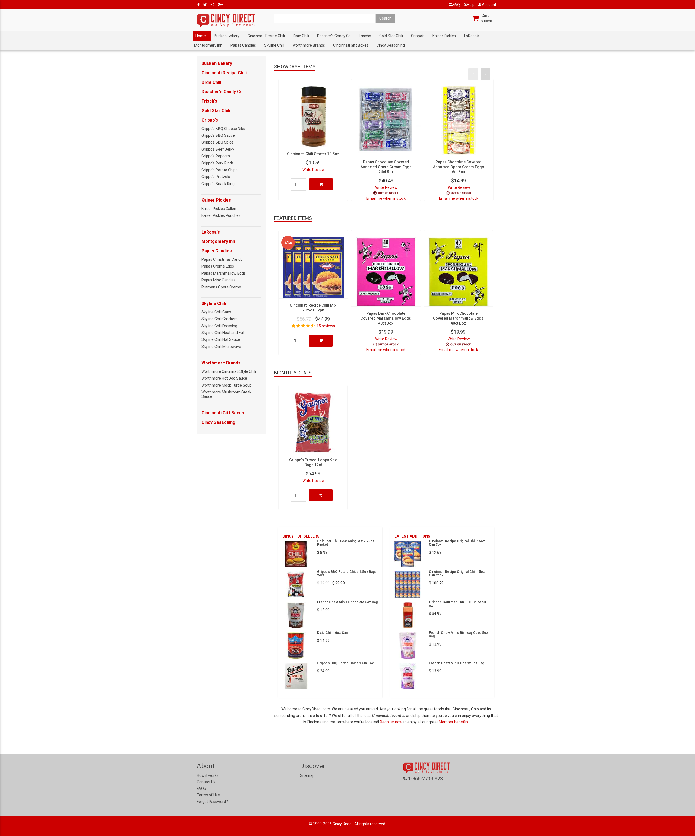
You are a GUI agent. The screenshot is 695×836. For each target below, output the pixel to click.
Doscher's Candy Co (334, 36)
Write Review (313, 169)
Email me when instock (386, 198)
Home (200, 36)
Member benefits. (454, 722)
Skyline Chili (274, 45)
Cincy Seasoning (391, 45)
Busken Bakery (226, 36)
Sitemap (307, 775)
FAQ (456, 4)
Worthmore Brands (308, 45)
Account (488, 4)
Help (471, 4)
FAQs (201, 788)
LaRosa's (471, 36)
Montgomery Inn (208, 45)
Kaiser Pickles (444, 36)
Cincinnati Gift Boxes (350, 45)
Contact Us (206, 782)
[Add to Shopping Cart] (321, 184)
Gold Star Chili (391, 36)
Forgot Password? (212, 801)
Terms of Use (208, 795)
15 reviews (326, 326)
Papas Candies (243, 45)
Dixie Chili (301, 36)
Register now (391, 722)
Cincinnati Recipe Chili (266, 36)
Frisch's (365, 36)
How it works (208, 775)
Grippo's (417, 36)
